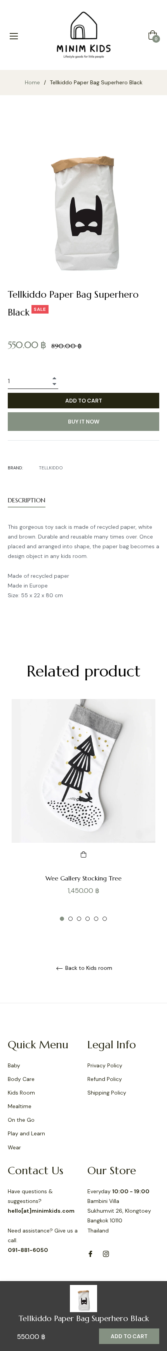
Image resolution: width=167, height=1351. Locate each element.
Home (32, 82)
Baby (14, 1065)
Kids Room (21, 1092)
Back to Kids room (88, 968)
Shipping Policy (106, 1092)
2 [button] (70, 919)
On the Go (21, 1119)
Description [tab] (26, 500)
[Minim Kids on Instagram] (106, 1254)
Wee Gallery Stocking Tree (83, 878)
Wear (14, 1147)
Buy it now (83, 421)
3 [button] (79, 919)
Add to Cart (129, 1336)
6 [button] (105, 919)
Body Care (21, 1079)
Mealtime (19, 1106)
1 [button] (62, 919)
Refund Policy (104, 1079)
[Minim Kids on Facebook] (90, 1254)
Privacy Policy (104, 1065)
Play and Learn (26, 1133)
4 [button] (87, 919)
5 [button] (96, 919)
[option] (83, 810)
